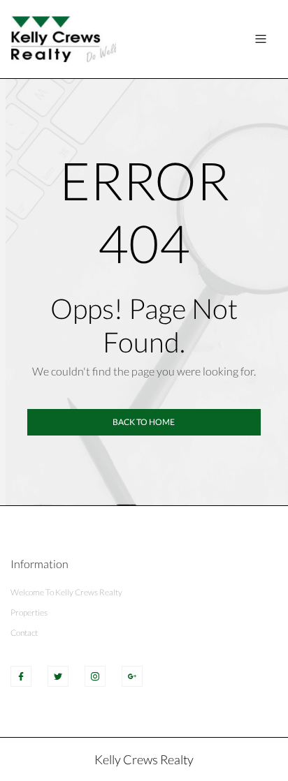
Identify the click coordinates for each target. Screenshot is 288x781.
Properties (29, 612)
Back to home (144, 422)
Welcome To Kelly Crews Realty (66, 592)
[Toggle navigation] (261, 39)
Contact (24, 632)
